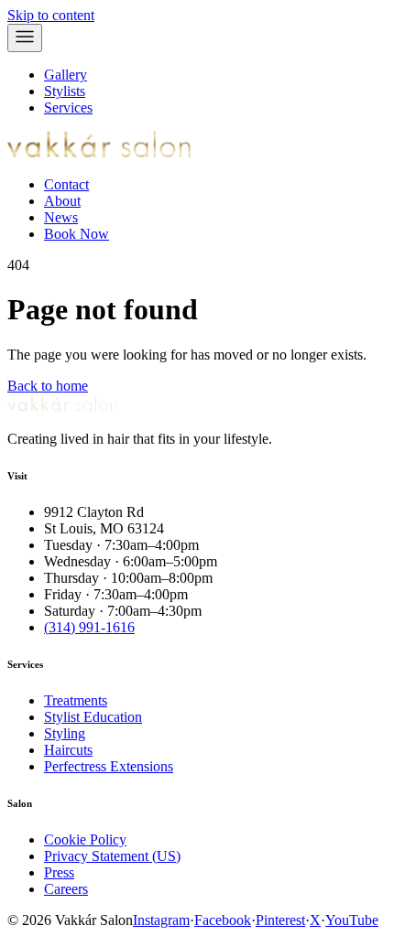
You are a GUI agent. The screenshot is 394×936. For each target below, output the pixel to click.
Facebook (222, 920)
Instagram (161, 920)
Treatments (75, 700)
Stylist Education (93, 717)
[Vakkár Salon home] (99, 153)
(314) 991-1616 (89, 627)
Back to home (47, 385)
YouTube (351, 920)
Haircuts (68, 750)
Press (59, 872)
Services (68, 107)
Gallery (65, 74)
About (62, 201)
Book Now (76, 234)
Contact (66, 184)
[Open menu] (24, 38)
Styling (64, 733)
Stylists (64, 91)
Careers (66, 889)
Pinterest (280, 920)
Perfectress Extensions (108, 766)
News (61, 217)
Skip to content (50, 15)
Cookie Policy (85, 839)
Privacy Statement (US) (112, 856)
